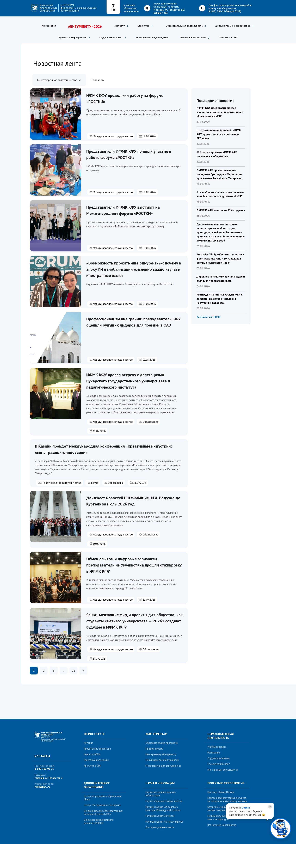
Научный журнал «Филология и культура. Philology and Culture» (163, 808)
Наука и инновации (160, 783)
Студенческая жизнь (218, 758)
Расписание (213, 752)
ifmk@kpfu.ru (42, 786)
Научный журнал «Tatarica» (160, 815)
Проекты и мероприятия (225, 783)
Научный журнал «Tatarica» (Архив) (164, 821)
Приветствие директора (97, 748)
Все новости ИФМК (208, 317)
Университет (48, 25)
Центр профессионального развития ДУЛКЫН (98, 821)
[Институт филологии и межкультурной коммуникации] (66, 8)
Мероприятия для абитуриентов (163, 765)
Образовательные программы (162, 742)
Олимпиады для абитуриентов (162, 760)
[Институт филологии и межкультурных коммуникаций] (52, 739)
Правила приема (154, 748)
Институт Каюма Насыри (220, 792)
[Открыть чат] (280, 828)
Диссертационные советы (160, 827)
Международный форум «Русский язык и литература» (225, 817)
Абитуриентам (156, 734)
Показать (97, 80)
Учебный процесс (216, 746)
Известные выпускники (96, 760)
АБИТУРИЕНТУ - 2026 (85, 26)
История (88, 742)
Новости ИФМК (92, 754)
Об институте (94, 734)
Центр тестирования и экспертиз (102, 805)
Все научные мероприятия (221, 825)
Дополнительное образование (97, 785)
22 (73, 670)
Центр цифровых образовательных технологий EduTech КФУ (103, 812)
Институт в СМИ (228, 37)
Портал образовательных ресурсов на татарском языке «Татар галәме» (227, 799)
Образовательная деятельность (220, 736)
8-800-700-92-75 (44, 768)
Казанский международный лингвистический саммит (222, 808)
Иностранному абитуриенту (161, 754)
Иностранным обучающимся (151, 37)
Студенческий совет (218, 763)
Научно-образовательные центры (164, 801)
